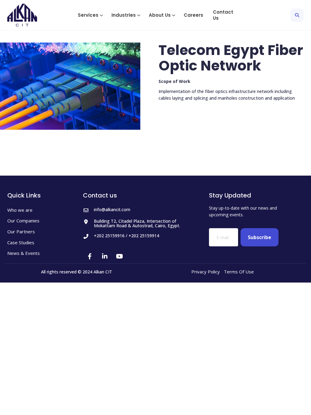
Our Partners (21, 232)
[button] (90, 15)
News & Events (23, 253)
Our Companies (23, 221)
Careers (193, 15)
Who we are (19, 210)
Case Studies (20, 242)
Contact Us (223, 15)
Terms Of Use (239, 272)
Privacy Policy (205, 272)
